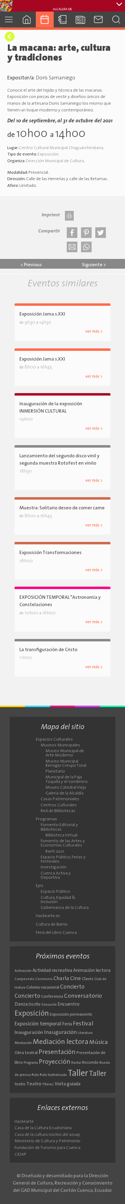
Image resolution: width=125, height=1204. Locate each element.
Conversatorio (83, 996)
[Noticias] (80, 19)
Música (98, 1042)
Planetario (55, 772)
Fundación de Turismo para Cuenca (47, 1148)
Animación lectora (91, 970)
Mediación (23, 1043)
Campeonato (25, 979)
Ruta (35, 1075)
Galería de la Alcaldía (64, 793)
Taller (78, 1073)
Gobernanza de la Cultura (65, 908)
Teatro (33, 1084)
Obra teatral (26, 1053)
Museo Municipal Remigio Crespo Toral (66, 763)
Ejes (39, 886)
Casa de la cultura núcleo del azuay (47, 1134)
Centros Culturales (59, 805)
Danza (21, 1004)
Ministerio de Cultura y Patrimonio (47, 1141)
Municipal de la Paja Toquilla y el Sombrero (67, 779)
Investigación (53, 867)
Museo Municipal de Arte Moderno (65, 753)
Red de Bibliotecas (58, 811)
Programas (46, 819)
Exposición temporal (38, 1024)
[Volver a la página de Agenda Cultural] (10, 36)
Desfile (35, 1005)
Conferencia (52, 997)
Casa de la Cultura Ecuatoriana (43, 1128)
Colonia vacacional (42, 987)
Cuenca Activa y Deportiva (56, 875)
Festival (83, 1024)
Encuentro (68, 1004)
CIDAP (20, 1154)
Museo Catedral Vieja (66, 788)
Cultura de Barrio (52, 925)
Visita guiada (67, 1084)
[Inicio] (27, 19)
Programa (31, 1063)
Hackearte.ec (48, 916)
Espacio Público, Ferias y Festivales (63, 859)
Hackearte (24, 1121)
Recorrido (90, 1063)
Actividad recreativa (52, 970)
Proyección (54, 1062)
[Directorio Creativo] (63, 19)
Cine (75, 979)
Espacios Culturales (54, 740)
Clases (87, 979)
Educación (49, 1005)
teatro (20, 1084)
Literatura (85, 1033)
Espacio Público (55, 892)
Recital (76, 1063)
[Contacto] (98, 19)
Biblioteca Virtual (61, 835)
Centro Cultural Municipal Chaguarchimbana (61, 148)
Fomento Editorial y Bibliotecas (59, 827)
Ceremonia (43, 979)
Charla (61, 978)
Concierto (72, 987)
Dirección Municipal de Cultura (55, 161)
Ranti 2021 (55, 852)
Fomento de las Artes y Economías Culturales (63, 843)
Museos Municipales (60, 745)
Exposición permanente (71, 1015)
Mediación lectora (60, 1042)
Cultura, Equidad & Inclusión (58, 900)
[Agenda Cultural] (45, 19)
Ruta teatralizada (53, 1075)
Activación (23, 971)
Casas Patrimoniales (60, 799)
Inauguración (29, 1032)
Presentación (57, 1052)
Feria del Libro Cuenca (56, 933)
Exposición (48, 154)
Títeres (48, 1084)
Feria (67, 1024)
